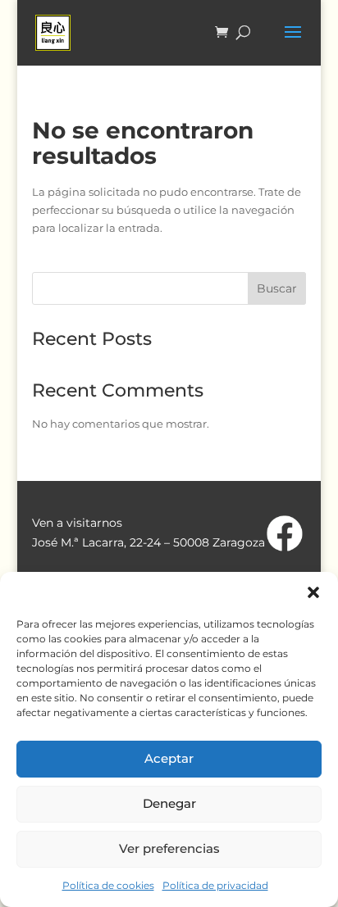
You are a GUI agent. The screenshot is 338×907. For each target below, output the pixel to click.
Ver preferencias (169, 848)
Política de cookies (108, 885)
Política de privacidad (215, 885)
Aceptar (169, 758)
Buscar (277, 288)
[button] (313, 592)
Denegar (169, 803)
